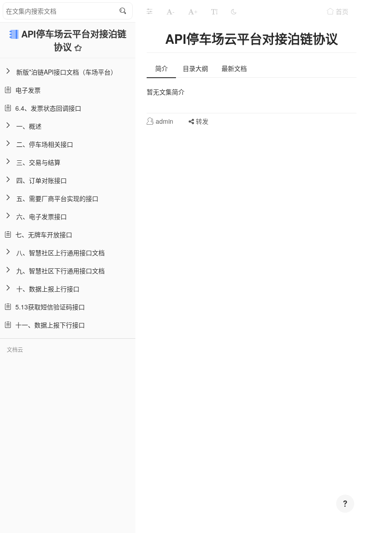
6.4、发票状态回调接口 (46, 107)
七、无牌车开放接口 (42, 234)
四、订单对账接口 (41, 180)
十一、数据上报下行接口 (48, 324)
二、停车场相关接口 (44, 144)
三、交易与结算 (38, 162)
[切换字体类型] (214, 11)
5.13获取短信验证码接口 (48, 306)
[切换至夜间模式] (233, 11)
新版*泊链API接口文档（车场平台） (66, 71)
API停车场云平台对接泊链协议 (73, 40)
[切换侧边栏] (149, 11)
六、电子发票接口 (41, 216)
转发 (201, 121)
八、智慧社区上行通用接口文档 (60, 252)
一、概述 (29, 126)
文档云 (15, 349)
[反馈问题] (345, 504)
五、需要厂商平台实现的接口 (57, 198)
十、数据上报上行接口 (47, 288)
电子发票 (26, 89)
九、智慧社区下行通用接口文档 (60, 270)
